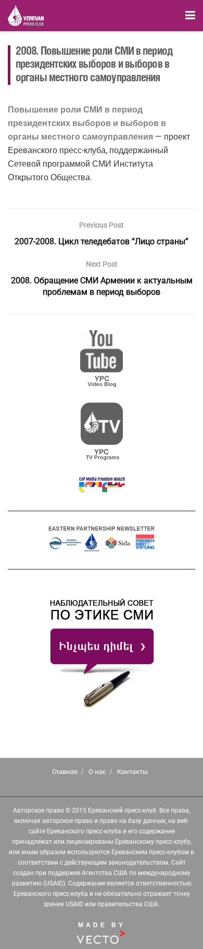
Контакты (132, 772)
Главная (65, 772)
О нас (97, 772)
